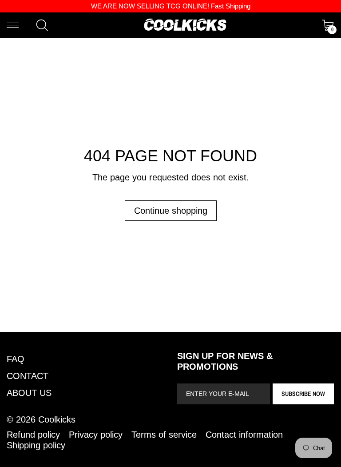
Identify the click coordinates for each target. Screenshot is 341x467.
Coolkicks (56, 419)
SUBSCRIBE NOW (303, 394)
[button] (42, 25)
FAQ (15, 359)
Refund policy (33, 434)
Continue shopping (170, 211)
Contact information (244, 434)
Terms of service (164, 434)
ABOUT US (29, 393)
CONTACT (27, 376)
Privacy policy (96, 434)
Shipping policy (36, 445)
